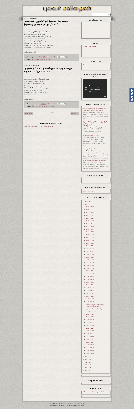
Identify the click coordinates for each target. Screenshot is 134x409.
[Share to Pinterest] (66, 57)
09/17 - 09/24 (90, 248)
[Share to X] (62, 57)
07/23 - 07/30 (90, 271)
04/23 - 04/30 (90, 301)
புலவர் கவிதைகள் (62, 403)
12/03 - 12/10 (90, 218)
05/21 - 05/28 (90, 290)
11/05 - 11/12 (90, 229)
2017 (86, 204)
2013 (86, 365)
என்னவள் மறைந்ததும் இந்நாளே (91, 135)
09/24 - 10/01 (90, 246)
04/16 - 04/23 (90, 314)
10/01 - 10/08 (90, 243)
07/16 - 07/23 (90, 274)
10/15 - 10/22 (90, 237)
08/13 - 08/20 (90, 262)
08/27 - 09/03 (90, 257)
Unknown (87, 65)
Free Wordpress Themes (55, 405)
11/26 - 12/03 (90, 221)
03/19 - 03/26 (90, 325)
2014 (86, 362)
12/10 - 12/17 (90, 215)
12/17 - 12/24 (90, 212)
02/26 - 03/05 (90, 333)
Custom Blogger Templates (79, 403)
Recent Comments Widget (88, 191)
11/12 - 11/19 (90, 226)
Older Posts (75, 113)
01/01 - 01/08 (90, 353)
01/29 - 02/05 (90, 342)
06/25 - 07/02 (90, 282)
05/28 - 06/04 (90, 287)
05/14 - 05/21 (90, 293)
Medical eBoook (65, 405)
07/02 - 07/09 (90, 279)
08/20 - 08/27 (90, 260)
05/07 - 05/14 (90, 296)
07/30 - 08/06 (90, 268)
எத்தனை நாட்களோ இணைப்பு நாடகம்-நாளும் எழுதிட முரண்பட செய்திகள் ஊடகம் (48, 70)
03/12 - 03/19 (90, 328)
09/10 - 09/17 (90, 251)
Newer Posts (28, 113)
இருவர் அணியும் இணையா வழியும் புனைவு (43, 106)
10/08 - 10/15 (90, 240)
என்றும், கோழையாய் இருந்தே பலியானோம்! (94, 160)
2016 (86, 356)
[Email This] (57, 57)
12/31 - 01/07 (90, 207)
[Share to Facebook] (64, 57)
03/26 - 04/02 (90, 322)
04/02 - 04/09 (90, 319)
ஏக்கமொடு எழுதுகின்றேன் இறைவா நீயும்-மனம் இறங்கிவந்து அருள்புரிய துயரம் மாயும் (46, 23)
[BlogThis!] (60, 57)
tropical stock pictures (79, 405)
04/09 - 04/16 (90, 317)
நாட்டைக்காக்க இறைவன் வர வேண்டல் (42, 59)
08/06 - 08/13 (90, 265)
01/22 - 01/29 (90, 345)
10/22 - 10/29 (90, 235)
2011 (86, 370)
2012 (86, 367)
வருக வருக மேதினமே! (89, 149)
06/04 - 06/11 (90, 285)
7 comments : (52, 57)
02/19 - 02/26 (90, 336)
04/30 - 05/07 (90, 299)
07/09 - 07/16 (90, 276)
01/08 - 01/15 (90, 350)
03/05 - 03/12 (90, 331)
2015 (86, 359)
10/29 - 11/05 (90, 232)
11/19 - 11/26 (90, 223)
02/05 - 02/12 (90, 339)
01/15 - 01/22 (90, 347)
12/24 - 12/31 (90, 209)
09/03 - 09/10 (90, 254)
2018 (86, 201)
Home (52, 112)
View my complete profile (91, 67)
